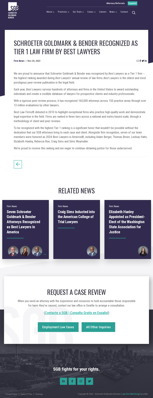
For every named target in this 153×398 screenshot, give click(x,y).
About (49, 12)
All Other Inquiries (98, 327)
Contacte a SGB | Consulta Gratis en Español (76, 313)
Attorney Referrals (115, 3)
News (112, 12)
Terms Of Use (26, 394)
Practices (62, 12)
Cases (90, 12)
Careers (103, 12)
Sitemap (39, 394)
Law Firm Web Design (131, 394)
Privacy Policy (11, 394)
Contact (124, 12)
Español (132, 3)
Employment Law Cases (58, 327)
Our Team (77, 12)
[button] (133, 12)
